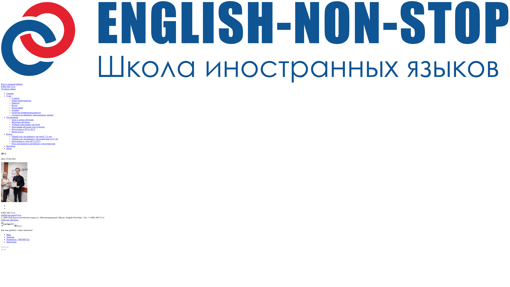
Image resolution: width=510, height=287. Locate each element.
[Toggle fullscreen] (5, 247)
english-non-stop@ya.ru (11, 215)
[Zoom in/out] (7, 247)
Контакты (10, 146)
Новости (16, 103)
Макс (8, 235)
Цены (9, 148)
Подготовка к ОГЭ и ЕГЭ (23, 129)
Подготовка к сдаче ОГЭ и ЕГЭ (26, 141)
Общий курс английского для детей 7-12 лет (32, 136)
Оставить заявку (8, 89)
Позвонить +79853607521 (18, 239)
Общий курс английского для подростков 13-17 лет (35, 139)
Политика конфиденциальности (26, 112)
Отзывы (15, 110)
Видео (14, 105)
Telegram (10, 237)
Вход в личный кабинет (12, 84)
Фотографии (17, 108)
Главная (10, 93)
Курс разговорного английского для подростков (33, 144)
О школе (15, 98)
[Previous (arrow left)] (2, 249)
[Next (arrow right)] (5, 249)
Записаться (11, 242)
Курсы (9, 134)
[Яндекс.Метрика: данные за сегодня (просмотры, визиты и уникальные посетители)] (9, 220)
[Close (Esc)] (2, 247)
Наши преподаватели (21, 101)
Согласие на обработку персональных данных (33, 115)
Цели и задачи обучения (22, 120)
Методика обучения (21, 122)
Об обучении (12, 117)
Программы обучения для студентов (28, 127)
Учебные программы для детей (26, 124)
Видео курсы (18, 132)
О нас (9, 96)
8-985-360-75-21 (8, 86)
